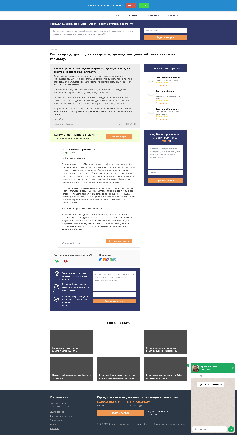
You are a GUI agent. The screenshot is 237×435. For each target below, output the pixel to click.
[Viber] (107, 259)
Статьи (133, 15)
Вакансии (54, 428)
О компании (152, 15)
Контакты (173, 15)
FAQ (118, 15)
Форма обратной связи (61, 416)
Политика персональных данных (169, 424)
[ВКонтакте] (100, 259)
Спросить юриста (120, 241)
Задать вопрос (165, 37)
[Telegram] (114, 259)
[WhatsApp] (111, 259)
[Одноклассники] (104, 259)
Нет (130, 5)
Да (144, 5)
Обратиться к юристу (114, 301)
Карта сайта (141, 424)
